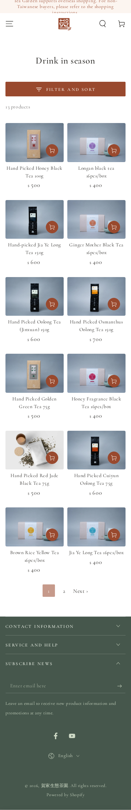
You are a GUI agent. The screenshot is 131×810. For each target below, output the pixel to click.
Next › (80, 591)
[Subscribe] (121, 686)
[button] (102, 24)
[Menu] (9, 24)
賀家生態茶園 (55, 785)
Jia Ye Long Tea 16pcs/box (96, 553)
